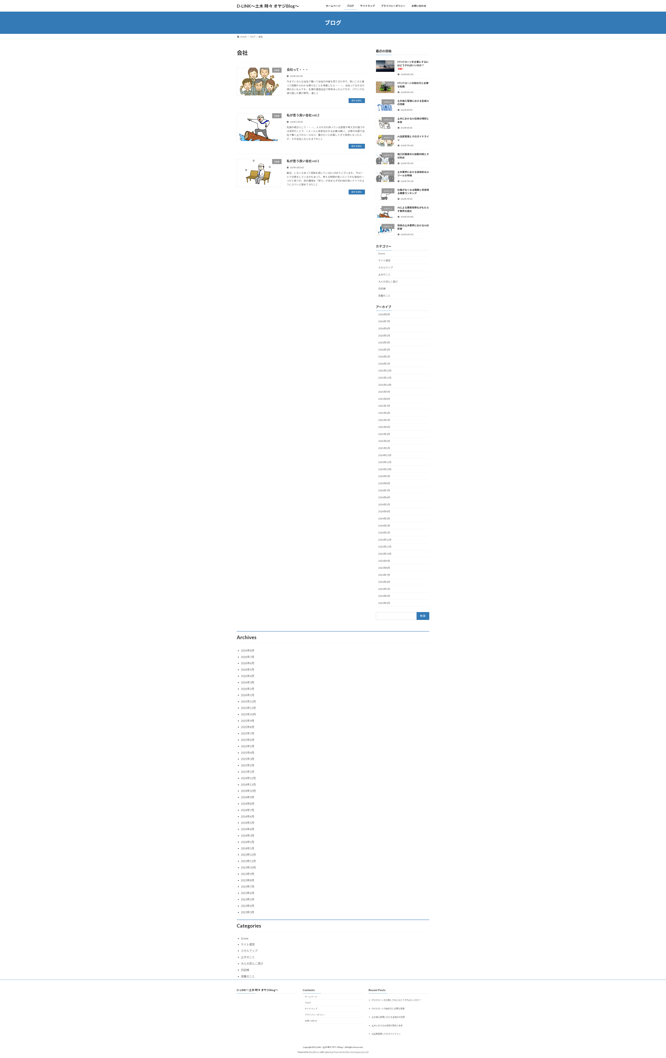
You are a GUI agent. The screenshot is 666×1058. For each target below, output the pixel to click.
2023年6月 (384, 581)
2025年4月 (384, 426)
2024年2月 (384, 525)
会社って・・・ (297, 69)
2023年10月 (384, 553)
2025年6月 (384, 412)
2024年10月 (384, 469)
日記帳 (382, 288)
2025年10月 (384, 384)
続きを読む (357, 100)
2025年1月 (384, 448)
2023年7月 (384, 574)
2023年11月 (384, 546)
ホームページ (311, 996)
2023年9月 (384, 560)
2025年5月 (384, 420)
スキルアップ (385, 267)
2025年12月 (384, 370)
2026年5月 (384, 335)
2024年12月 (384, 455)
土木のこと (384, 274)
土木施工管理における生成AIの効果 (388, 1017)
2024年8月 (384, 483)
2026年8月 (384, 314)
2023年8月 (384, 567)
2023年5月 (384, 588)
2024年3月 (384, 518)
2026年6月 (384, 328)
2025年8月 (384, 398)
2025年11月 (384, 377)
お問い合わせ (311, 1020)
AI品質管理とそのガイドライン (386, 1034)
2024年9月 (384, 476)
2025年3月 (384, 434)
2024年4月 (384, 511)
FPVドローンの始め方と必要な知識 (388, 1008)
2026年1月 (384, 363)
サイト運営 (384, 260)
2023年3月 (384, 602)
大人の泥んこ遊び (388, 281)
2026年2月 (384, 356)
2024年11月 (384, 462)
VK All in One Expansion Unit (355, 1052)
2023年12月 (384, 539)
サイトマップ (311, 1008)
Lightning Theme (332, 1052)
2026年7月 (384, 321)
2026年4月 (384, 342)
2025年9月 (384, 391)
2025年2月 (384, 441)
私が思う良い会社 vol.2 (303, 115)
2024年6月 (384, 497)
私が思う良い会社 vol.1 (303, 161)
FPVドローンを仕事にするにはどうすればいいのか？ (413, 65)
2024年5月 (384, 504)
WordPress (314, 1052)
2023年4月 (384, 596)
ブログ (308, 1002)
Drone (381, 253)
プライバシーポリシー (315, 1014)
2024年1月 (384, 532)
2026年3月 (384, 349)
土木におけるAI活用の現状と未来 (387, 1025)
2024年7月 (384, 490)
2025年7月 (384, 405)
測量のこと (384, 295)
